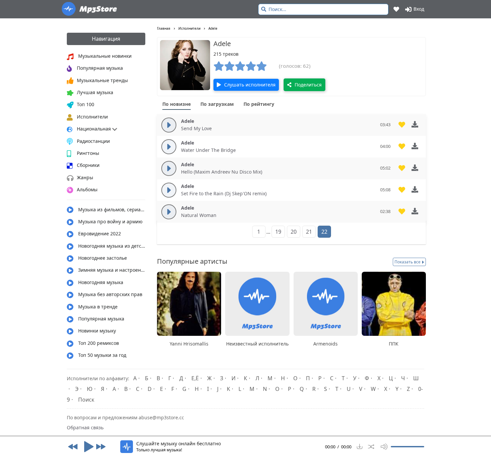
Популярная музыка (100, 68)
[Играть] (87, 446)
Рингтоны (88, 153)
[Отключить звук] (382, 446)
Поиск (86, 399)
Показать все (408, 262)
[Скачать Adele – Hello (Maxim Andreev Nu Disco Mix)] (417, 168)
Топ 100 (85, 104)
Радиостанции (93, 141)
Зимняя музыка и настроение (111, 270)
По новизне (176, 104)
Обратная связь (85, 427)
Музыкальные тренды (102, 80)
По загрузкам (217, 104)
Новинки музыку (96, 330)
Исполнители (92, 116)
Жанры (85, 177)
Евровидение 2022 (99, 233)
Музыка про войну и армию (110, 221)
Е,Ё (195, 378)
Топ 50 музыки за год (101, 355)
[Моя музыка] (396, 9)
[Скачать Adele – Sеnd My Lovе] (417, 124)
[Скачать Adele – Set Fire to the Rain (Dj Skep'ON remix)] (417, 189)
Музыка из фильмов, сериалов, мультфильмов (111, 209)
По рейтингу (258, 104)
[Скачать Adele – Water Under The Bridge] (417, 146)
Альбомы (87, 189)
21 (309, 231)
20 (294, 231)
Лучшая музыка (95, 92)
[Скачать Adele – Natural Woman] (417, 211)
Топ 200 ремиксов (98, 343)
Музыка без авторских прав (109, 294)
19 (278, 231)
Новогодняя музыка (100, 282)
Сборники (88, 165)
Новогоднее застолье (102, 258)
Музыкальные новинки (104, 56)
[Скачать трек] (359, 446)
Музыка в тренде (97, 306)
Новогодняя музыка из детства (111, 246)
